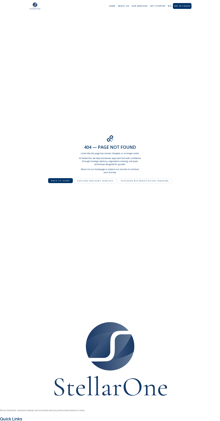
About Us (123, 6)
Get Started (157, 6)
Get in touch (182, 6)
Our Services (140, 6)
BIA (169, 6)
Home (112, 6)
